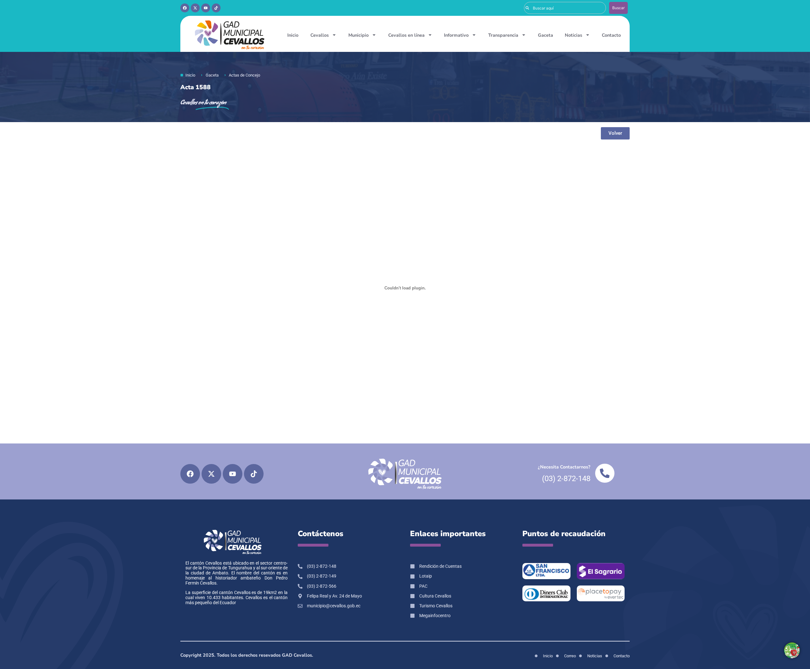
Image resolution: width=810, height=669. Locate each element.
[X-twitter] (195, 7)
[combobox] (565, 8)
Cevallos (319, 35)
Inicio (292, 35)
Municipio (358, 35)
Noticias (573, 35)
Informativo (456, 35)
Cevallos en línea (406, 35)
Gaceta (545, 35)
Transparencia (503, 35)
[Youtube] (205, 7)
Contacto (611, 35)
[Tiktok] (216, 7)
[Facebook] (184, 7)
